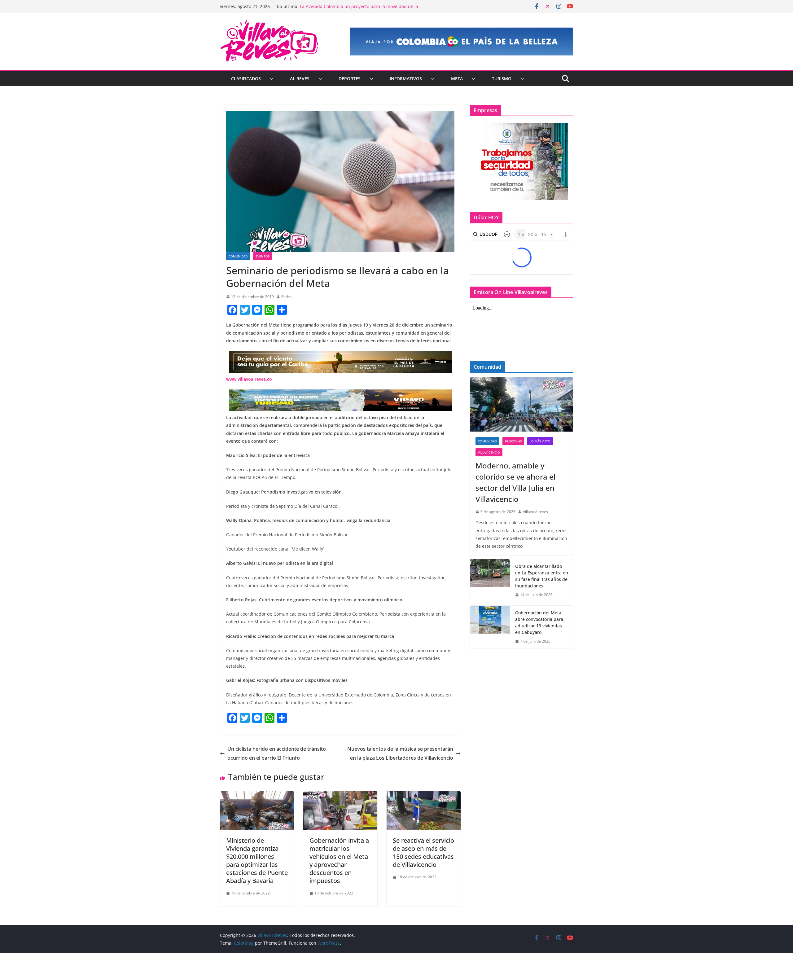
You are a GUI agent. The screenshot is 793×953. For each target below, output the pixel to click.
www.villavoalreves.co (249, 379)
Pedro (286, 296)
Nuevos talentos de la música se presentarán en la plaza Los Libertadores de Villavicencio (400, 753)
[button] (270, 78)
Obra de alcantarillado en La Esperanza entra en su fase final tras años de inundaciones (541, 576)
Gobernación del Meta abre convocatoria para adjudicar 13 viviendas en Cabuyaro (539, 622)
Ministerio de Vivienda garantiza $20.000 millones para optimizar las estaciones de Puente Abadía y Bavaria (257, 860)
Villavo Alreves (535, 511)
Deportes (350, 78)
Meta (457, 78)
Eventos (262, 256)
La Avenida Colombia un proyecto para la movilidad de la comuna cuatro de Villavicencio (359, 9)
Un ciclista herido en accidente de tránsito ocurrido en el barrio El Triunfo (276, 753)
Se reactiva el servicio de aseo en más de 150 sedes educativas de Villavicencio (423, 852)
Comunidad (238, 256)
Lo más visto (540, 441)
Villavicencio (489, 452)
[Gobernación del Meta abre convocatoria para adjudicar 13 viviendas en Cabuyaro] (490, 627)
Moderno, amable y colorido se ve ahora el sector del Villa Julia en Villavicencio (515, 482)
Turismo (501, 78)
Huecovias (513, 441)
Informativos (406, 78)
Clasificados (246, 78)
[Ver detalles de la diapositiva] (461, 41)
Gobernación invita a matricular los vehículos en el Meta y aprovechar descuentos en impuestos (339, 860)
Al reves (299, 78)
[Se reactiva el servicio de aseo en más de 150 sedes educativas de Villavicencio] (424, 795)
